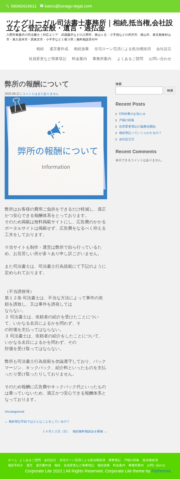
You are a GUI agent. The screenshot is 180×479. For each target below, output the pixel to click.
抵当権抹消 (150, 460)
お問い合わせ (160, 58)
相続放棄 (81, 49)
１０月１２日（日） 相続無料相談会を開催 (74, 431)
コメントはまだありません (40, 94)
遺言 (29, 465)
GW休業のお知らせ (132, 114)
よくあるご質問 (130, 58)
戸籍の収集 (126, 120)
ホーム (12, 460)
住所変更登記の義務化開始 (137, 126)
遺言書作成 (58, 49)
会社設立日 (126, 139)
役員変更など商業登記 (47, 58)
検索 (119, 84)
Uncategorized (14, 411)
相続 (40, 49)
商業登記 (115, 460)
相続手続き (15, 465)
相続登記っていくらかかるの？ (140, 133)
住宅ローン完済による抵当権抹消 (122, 49)
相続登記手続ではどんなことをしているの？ (37, 421)
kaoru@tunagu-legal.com (68, 6)
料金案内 (79, 58)
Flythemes (160, 471)
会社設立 (163, 49)
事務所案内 (102, 58)
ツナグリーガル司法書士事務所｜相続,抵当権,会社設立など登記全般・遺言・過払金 (89, 25)
